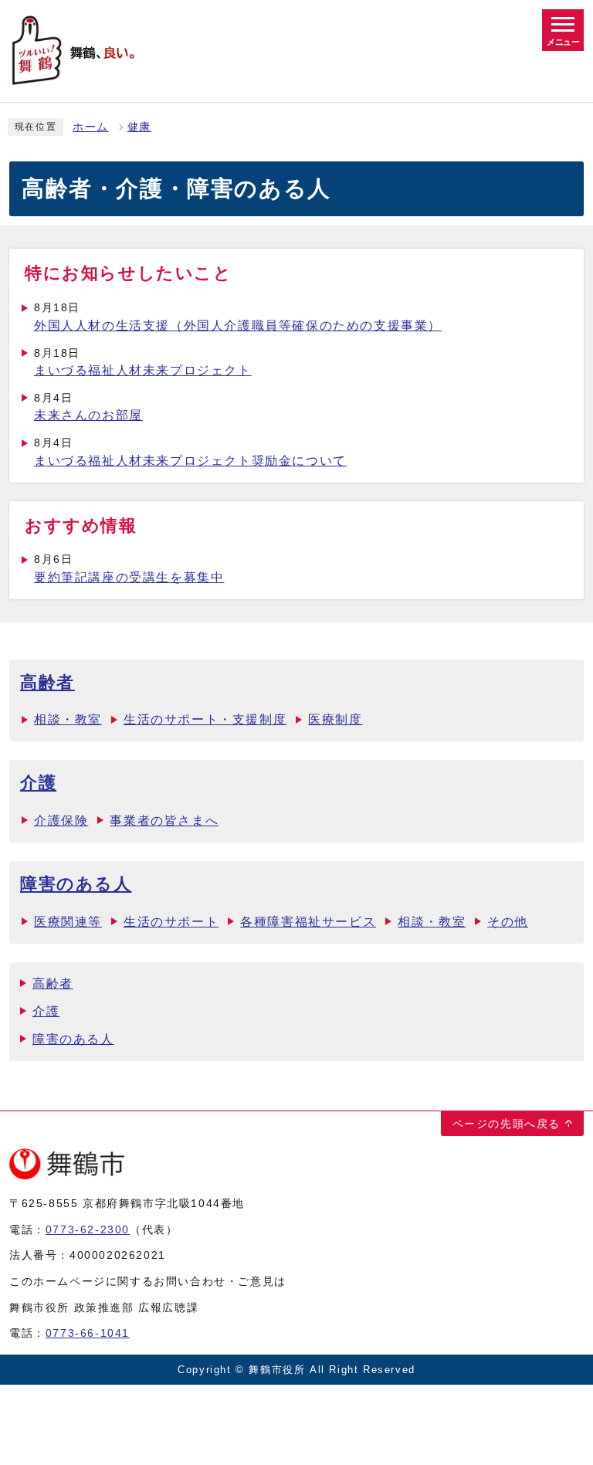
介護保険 (61, 820)
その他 (507, 921)
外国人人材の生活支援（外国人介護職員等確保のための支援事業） (238, 325)
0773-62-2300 (88, 1229)
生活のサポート (171, 921)
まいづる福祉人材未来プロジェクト (143, 370)
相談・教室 (68, 719)
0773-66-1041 (88, 1333)
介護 (38, 782)
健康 (139, 127)
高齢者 (47, 682)
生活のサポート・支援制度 (205, 719)
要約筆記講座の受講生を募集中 (129, 577)
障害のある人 (76, 884)
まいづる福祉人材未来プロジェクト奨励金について (190, 460)
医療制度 (335, 719)
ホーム (91, 127)
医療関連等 (68, 921)
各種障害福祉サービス (308, 921)
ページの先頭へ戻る (506, 1123)
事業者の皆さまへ (164, 820)
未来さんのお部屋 (88, 415)
